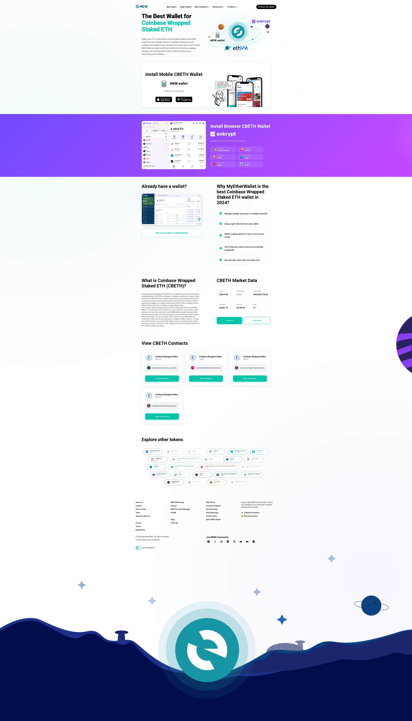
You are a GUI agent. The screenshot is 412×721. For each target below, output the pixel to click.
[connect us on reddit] (240, 542)
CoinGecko (155, 540)
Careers (139, 506)
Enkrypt (174, 506)
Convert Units (211, 516)
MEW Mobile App (177, 502)
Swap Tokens (185, 7)
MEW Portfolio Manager (180, 509)
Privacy (138, 523)
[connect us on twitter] (215, 542)
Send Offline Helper (213, 520)
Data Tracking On (148, 548)
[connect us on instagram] (221, 542)
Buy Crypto (171, 7)
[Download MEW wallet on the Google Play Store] (184, 100)
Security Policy (212, 509)
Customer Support (213, 506)
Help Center (210, 502)
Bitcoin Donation (251, 516)
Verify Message (212, 513)
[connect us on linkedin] (227, 542)
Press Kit (174, 523)
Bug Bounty (140, 530)
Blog (172, 520)
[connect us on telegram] (253, 542)
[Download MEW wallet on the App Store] (163, 100)
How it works (141, 509)
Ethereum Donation (251, 513)
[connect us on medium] (247, 542)
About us (139, 502)
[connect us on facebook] (208, 542)
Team (138, 513)
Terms (138, 526)
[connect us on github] (234, 542)
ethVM (173, 513)
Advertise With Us (143, 516)
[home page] (142, 7)
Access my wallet (266, 7)
